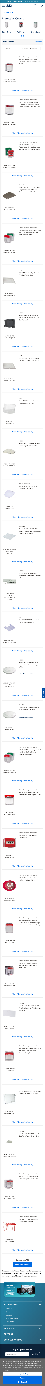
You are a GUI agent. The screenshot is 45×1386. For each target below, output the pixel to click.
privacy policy (10, 1363)
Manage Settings (22, 1374)
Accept (22, 1378)
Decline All (22, 1382)
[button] (43, 693)
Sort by (25, 49)
